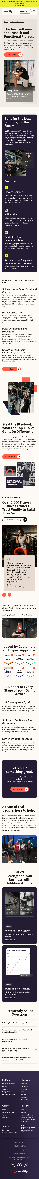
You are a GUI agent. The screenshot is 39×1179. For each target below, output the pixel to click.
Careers (4, 1115)
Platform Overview (8, 1084)
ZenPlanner (25, 1086)
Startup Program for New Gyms (28, 1120)
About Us (5, 1109)
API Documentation (8, 1094)
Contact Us (5, 1117)
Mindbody (24, 1089)
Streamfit (24, 1100)
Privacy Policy (19, 1150)
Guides (23, 1112)
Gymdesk (24, 1094)
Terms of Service (19, 1153)
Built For (6, 22)
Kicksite (24, 1097)
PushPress (24, 1084)
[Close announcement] (36, 3)
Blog (23, 1109)
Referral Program (27, 1117)
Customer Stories (27, 1115)
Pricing (4, 1086)
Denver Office (19, 1142)
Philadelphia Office (19, 1146)
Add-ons (5, 1089)
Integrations (6, 1092)
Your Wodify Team (8, 1112)
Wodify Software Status (9, 1133)
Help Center (6, 1130)
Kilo (22, 1092)
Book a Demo (25, 11)
